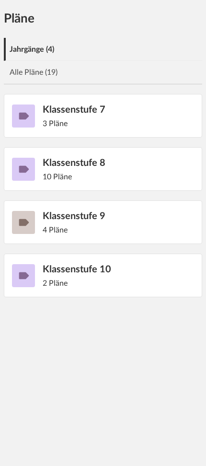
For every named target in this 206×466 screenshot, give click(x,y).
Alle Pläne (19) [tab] (33, 72)
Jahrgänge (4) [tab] (32, 49)
